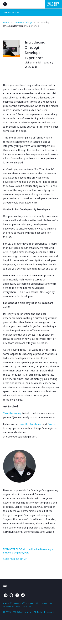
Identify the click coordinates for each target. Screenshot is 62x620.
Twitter (52, 424)
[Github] (11, 595)
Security (30, 603)
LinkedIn (23, 424)
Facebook (35, 424)
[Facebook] (17, 595)
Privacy (17, 603)
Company (44, 603)
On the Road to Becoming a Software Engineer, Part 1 (28, 551)
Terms (6, 603)
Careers (7, 606)
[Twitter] (22, 595)
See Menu (12, 12)
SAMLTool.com (23, 606)
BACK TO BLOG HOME (15, 559)
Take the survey (12, 413)
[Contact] (5, 595)
